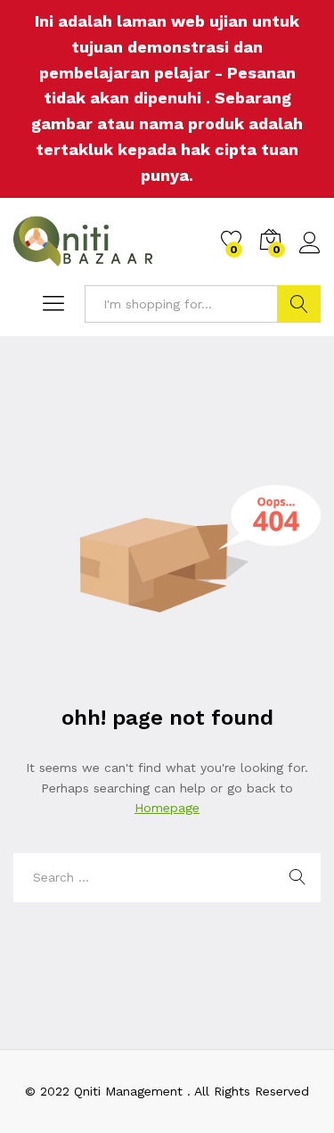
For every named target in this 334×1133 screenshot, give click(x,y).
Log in (310, 254)
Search (299, 304)
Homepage (167, 807)
